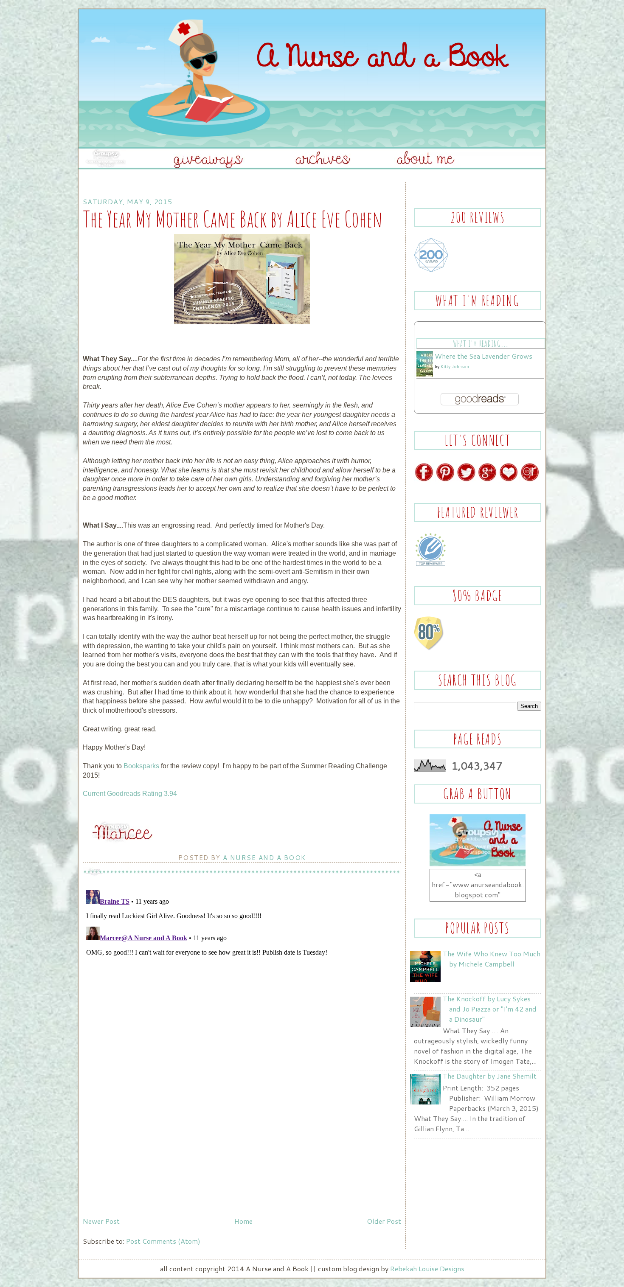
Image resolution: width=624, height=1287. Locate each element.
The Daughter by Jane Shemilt (490, 1076)
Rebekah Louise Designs (427, 1268)
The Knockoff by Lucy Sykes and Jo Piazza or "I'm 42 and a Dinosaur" (490, 1009)
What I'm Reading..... (481, 343)
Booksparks (141, 766)
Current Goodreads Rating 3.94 (130, 793)
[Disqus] (242, 993)
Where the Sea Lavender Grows (483, 356)
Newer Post (101, 1221)
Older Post (384, 1221)
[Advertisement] (146, 1154)
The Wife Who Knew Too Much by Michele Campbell (491, 959)
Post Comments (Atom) (163, 1241)
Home (243, 1221)
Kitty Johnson (455, 366)
